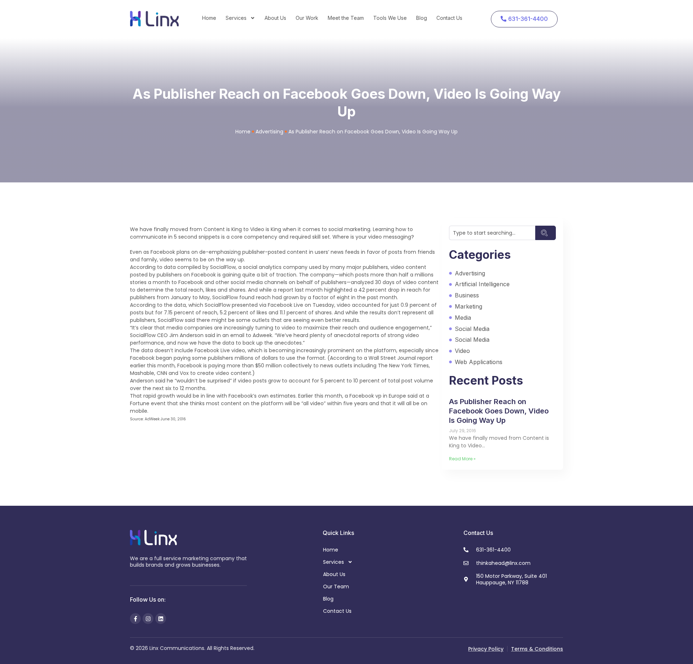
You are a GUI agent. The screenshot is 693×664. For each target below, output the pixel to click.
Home (209, 18)
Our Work (307, 18)
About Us (275, 18)
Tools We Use (390, 18)
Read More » (462, 459)
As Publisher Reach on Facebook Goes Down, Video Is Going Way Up (499, 411)
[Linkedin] (160, 618)
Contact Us (449, 18)
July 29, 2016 (462, 431)
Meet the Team (346, 18)
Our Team (336, 586)
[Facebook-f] (135, 618)
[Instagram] (148, 618)
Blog (421, 18)
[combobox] (492, 233)
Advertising (269, 131)
